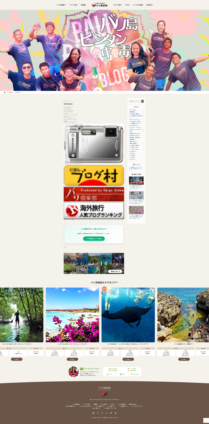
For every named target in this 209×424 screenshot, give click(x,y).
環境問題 (132, 139)
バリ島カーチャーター (110, 408)
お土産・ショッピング (135, 129)
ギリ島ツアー (112, 406)
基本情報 (132, 112)
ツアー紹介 (73, 5)
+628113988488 (112, 370)
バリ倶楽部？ (61, 5)
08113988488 (132, 370)
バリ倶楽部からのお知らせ (136, 116)
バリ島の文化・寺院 (134, 121)
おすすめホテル (133, 125)
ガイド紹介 (117, 5)
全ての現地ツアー (71, 406)
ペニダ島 (132, 151)
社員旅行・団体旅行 (134, 137)
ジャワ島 (132, 157)
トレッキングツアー (137, 406)
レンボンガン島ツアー (86, 406)
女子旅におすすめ (134, 135)
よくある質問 (138, 5)
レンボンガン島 (133, 149)
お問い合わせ (133, 404)
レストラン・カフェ (134, 127)
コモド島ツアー (96, 408)
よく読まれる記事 (134, 145)
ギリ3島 (132, 153)
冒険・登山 (132, 141)
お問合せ (149, 5)
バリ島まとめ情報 (134, 114)
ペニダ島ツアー (100, 406)
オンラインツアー (134, 119)
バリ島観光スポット (134, 123)
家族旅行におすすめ (134, 133)
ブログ (127, 5)
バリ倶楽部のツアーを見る (94, 239)
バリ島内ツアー (123, 406)
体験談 (83, 5)
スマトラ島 (132, 110)
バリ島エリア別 (133, 147)
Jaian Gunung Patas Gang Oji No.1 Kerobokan (105, 399)
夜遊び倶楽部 (133, 143)
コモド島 (132, 155)
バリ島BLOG (10, 92)
